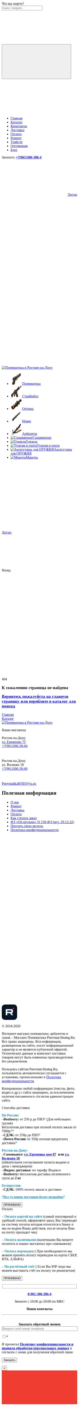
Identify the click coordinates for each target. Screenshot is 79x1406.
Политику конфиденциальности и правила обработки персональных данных (37, 1346)
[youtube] (35, 1002)
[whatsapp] (35, 968)
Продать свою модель (27, 826)
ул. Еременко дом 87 (40, 1154)
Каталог (17, 122)
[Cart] (35, 363)
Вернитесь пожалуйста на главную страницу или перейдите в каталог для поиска (39, 701)
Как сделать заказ (24, 818)
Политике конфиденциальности (31, 1079)
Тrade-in (16, 142)
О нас (15, 802)
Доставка (17, 130)
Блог (14, 150)
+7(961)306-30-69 (14, 769)
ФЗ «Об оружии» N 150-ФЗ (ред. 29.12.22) (42, 822)
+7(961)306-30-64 (14, 746)
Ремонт (16, 138)
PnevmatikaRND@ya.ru (19, 783)
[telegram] (35, 935)
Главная (16, 118)
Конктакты (19, 126)
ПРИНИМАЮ (12, 1204)
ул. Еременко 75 (14, 742)
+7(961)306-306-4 (28, 157)
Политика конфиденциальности (35, 830)
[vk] (35, 867)
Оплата (16, 134)
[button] (35, 228)
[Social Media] (9, 1019)
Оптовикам (19, 146)
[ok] (35, 901)
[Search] (36, 61)
